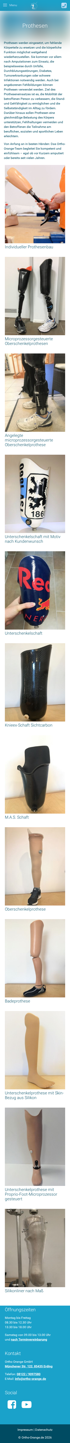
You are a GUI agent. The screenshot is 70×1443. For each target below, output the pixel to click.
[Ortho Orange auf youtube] (27, 1405)
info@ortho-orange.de (30, 1379)
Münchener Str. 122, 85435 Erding (28, 1366)
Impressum (25, 1430)
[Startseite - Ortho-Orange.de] (34, 6)
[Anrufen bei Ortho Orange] (64, 5)
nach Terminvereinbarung (29, 1339)
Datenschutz (43, 1430)
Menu (13, 5)
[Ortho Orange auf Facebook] (12, 1405)
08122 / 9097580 (28, 1374)
